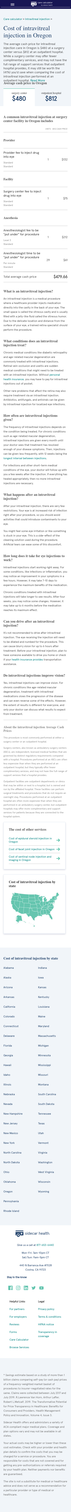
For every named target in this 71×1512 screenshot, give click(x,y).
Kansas (42, 987)
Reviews (14, 1324)
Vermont (43, 1143)
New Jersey (10, 1123)
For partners (16, 1309)
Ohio (6, 1172)
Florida (7, 1045)
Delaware (9, 1036)
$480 (19, 96)
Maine (41, 1016)
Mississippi (44, 1065)
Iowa (41, 977)
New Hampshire (13, 1113)
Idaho (6, 1074)
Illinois (7, 1084)
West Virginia (46, 1172)
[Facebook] (10, 1289)
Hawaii (7, 1065)
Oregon (8, 1191)
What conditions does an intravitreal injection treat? (30, 343)
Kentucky (43, 997)
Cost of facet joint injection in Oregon (32, 849)
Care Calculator (19, 1339)
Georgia (8, 1055)
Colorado (9, 1016)
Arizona (8, 987)
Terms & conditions (49, 1316)
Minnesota (44, 1055)
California (9, 1006)
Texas (41, 1123)
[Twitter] (33, 1289)
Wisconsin (44, 1181)
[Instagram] (18, 1289)
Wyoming (43, 1191)
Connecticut (11, 1026)
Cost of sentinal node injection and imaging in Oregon (30, 858)
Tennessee (44, 1113)
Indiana (42, 967)
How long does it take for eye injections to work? (34, 557)
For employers (18, 1316)
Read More (37, 80)
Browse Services (19, 1347)
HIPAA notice (46, 1324)
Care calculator (12, 19)
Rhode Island (11, 1211)
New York (9, 1143)
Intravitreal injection (37, 19)
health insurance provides (27, 659)
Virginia (42, 1152)
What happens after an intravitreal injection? (29, 496)
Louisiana (43, 1006)
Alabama (8, 967)
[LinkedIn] (25, 1289)
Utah (41, 1133)
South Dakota (46, 1104)
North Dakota (11, 1162)
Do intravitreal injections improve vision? (34, 675)
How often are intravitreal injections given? (30, 417)
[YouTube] (41, 1289)
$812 (51, 96)
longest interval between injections (24, 458)
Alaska (7, 977)
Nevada (7, 1104)
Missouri (43, 1074)
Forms (13, 1332)
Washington (45, 1162)
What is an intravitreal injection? (28, 291)
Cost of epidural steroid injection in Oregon (30, 840)
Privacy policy (46, 1309)
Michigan (43, 1045)
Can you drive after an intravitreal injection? (28, 623)
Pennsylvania (11, 1201)
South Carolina (47, 1094)
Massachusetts (47, 1036)
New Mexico (10, 1133)
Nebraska (9, 1094)
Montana (43, 1084)
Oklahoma (9, 1181)
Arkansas (8, 997)
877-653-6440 (45, 1245)
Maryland (43, 1026)
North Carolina (12, 1152)
